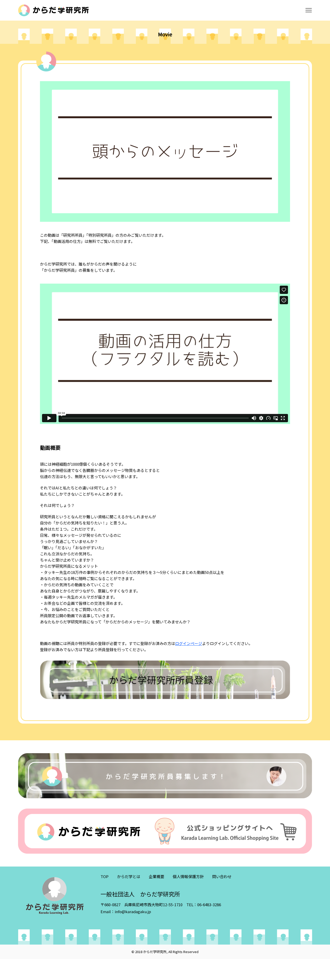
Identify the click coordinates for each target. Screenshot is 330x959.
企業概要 (156, 876)
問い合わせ (222, 876)
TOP (105, 876)
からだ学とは (128, 876)
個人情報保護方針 (188, 876)
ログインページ (188, 643)
